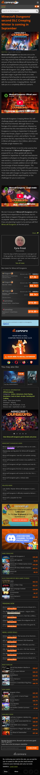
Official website (8, 392)
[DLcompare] (20, 754)
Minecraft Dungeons (8, 224)
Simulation (6, 396)
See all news (20, 263)
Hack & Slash (15, 396)
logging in (6, 324)
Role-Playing (28, 394)
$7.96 (33, 277)
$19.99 (33, 302)
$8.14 (33, 285)
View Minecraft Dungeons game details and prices (19, 437)
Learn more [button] (14, 766)
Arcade (23, 396)
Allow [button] (16, 771)
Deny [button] (5, 771)
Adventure (19, 394)
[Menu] (38, 2)
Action (13, 394)
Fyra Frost (4, 52)
